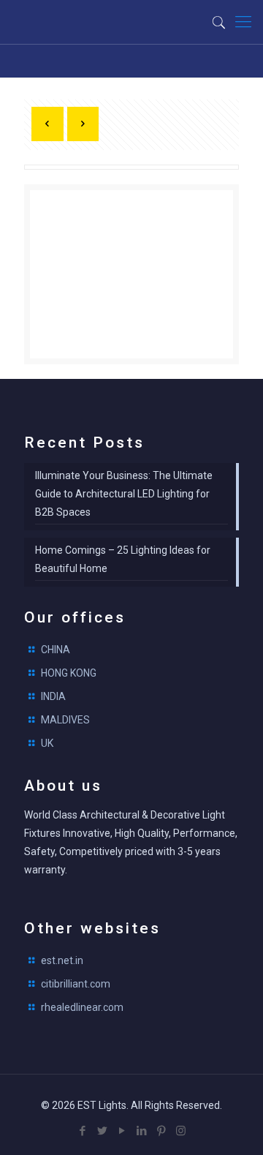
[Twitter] (102, 1130)
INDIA (53, 696)
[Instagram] (180, 1130)
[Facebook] (82, 1130)
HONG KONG (68, 673)
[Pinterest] (161, 1130)
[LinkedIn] (141, 1130)
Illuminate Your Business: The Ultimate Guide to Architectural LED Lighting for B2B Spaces (124, 494)
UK (47, 743)
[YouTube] (121, 1130)
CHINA (55, 649)
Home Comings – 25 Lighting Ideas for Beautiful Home (122, 559)
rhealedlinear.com (82, 1007)
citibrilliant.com (75, 984)
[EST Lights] (84, 22)
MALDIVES (65, 720)
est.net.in (62, 960)
